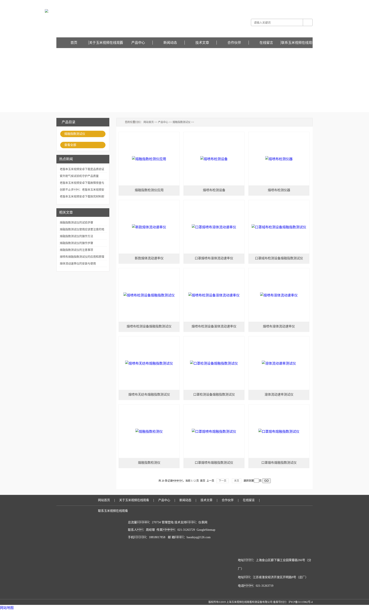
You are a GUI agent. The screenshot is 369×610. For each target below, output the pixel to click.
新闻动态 (170, 42)
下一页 (222, 480)
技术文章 (202, 42)
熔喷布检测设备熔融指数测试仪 (149, 326)
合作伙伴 (234, 42)
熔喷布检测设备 (214, 190)
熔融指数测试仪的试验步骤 (76, 222)
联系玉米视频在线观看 (298, 42)
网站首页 (149, 122)
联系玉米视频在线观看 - (288, 2)
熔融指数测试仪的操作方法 (76, 236)
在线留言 (307, 2)
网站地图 (7, 608)
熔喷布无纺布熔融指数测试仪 (149, 394)
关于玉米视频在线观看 (106, 42)
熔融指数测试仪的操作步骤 (76, 243)
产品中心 (138, 42)
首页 (73, 42)
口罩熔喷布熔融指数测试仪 (214, 462)
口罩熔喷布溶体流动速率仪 (214, 258)
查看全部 (70, 145)
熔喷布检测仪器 (279, 190)
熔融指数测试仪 (74, 133)
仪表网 (202, 522)
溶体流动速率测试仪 (279, 394)
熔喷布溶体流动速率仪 (279, 326)
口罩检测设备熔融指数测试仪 (214, 394)
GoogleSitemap (206, 529)
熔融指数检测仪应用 (149, 190)
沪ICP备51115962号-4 (300, 602)
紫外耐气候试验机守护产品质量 (79, 175)
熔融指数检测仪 (149, 462)
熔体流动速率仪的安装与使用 (78, 263)
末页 (236, 480)
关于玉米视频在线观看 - (261, 2)
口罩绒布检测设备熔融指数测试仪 (279, 258)
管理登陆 (168, 522)
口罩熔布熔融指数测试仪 (279, 462)
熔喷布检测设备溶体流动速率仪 (214, 326)
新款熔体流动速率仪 (149, 258)
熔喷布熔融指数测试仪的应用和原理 (82, 256)
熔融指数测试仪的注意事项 (76, 249)
